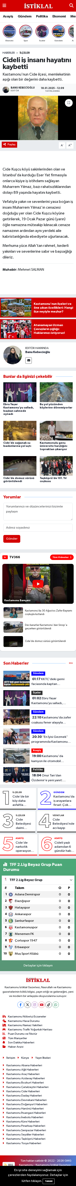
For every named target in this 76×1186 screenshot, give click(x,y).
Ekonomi (59, 16)
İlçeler (25, 53)
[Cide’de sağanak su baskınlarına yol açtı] (19, 430)
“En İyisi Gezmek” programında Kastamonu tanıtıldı (49, 739)
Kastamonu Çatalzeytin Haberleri (27, 1087)
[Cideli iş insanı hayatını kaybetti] (38, 118)
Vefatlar (58, 815)
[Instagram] (34, 1005)
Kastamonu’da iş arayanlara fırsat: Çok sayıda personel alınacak (63, 801)
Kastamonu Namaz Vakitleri (25, 1025)
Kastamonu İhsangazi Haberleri (26, 1112)
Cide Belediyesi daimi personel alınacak (23, 824)
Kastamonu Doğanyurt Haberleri (26, 1104)
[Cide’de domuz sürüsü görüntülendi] (19, 465)
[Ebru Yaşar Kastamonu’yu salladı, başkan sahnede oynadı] (19, 392)
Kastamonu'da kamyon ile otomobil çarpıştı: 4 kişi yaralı (47, 759)
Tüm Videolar (60, 557)
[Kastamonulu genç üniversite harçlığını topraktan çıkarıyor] (56, 430)
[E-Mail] (28, 360)
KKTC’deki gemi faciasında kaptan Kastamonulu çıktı (48, 682)
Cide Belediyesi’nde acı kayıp (63, 824)
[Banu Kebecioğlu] (12, 355)
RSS (10, 1165)
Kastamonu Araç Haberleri (23, 1074)
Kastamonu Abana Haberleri (24, 1065)
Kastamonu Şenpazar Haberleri (26, 1130)
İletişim (10, 1057)
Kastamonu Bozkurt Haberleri (25, 1082)
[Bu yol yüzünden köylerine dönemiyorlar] (56, 392)
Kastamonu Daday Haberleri (24, 1095)
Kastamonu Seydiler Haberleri (25, 1134)
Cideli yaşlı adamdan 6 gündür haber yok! (64, 847)
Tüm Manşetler (17, 1038)
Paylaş (12, 144)
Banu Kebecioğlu (37, 352)
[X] (27, 1005)
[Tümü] (71, 663)
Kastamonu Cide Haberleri (23, 1091)
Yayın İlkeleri (43, 1057)
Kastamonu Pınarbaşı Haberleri (25, 1125)
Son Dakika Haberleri (21, 1042)
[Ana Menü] (4, 5)
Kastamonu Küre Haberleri (23, 1121)
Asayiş (8, 16)
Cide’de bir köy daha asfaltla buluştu (20, 801)
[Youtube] (41, 1005)
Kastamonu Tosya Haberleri (23, 1143)
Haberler (9, 53)
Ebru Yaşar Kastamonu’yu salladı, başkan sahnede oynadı (48, 701)
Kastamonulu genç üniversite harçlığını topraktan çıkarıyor (53, 446)
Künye (25, 1057)
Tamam (48, 1181)
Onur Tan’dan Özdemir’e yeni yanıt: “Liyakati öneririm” (47, 778)
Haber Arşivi (15, 1046)
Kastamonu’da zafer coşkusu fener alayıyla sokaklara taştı (51, 720)
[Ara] (71, 5)
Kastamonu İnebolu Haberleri (24, 1117)
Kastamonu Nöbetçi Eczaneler (27, 1016)
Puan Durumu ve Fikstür (22, 1033)
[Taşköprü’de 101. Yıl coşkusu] (56, 465)
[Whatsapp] (55, 1005)
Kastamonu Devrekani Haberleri (26, 1100)
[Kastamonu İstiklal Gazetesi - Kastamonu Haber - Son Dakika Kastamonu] (37, 6)
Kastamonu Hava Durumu (24, 1021)
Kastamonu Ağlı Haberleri (22, 1069)
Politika (42, 16)
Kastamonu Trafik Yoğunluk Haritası (30, 1029)
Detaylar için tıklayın (38, 965)
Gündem (24, 16)
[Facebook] (20, 1005)
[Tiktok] (48, 1005)
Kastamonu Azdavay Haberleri (25, 1078)
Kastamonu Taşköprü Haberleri (25, 1138)
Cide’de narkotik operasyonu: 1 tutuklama (25, 847)
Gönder (12, 538)
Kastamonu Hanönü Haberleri (25, 1108)
